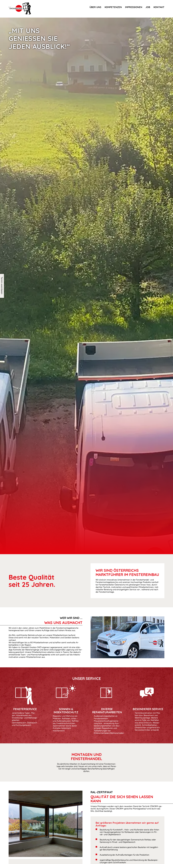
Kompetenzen (113, 7)
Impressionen (133, 7)
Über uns (95, 7)
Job (148, 7)
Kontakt (158, 7)
